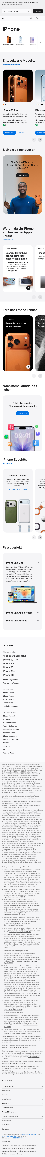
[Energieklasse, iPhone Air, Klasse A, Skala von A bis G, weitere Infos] (36, 124)
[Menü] (42, 18)
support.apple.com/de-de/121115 (14, 897)
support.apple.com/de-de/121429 (20, 932)
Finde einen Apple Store (29, 1134)
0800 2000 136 (18, 1138)
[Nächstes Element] (40, 42)
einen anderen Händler (9, 1136)
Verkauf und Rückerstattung (27, 1151)
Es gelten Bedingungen (17, 1063)
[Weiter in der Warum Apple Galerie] (40, 297)
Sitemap (19, 1154)
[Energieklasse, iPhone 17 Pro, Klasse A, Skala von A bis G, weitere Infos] (4, 124)
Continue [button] (38, 11)
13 (43, 486)
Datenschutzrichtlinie (8, 1148)
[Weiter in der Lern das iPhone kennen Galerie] (40, 376)
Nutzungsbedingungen (9, 1151)
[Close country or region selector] (42, 3)
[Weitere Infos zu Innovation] (18, 343)
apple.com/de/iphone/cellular (13, 1010)
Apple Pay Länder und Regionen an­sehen (15, 1047)
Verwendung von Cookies (25, 1148)
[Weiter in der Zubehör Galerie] (40, 537)
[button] (16, 11)
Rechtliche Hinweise (8, 1154)
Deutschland (6, 1142)
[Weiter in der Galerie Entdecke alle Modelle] (40, 140)
